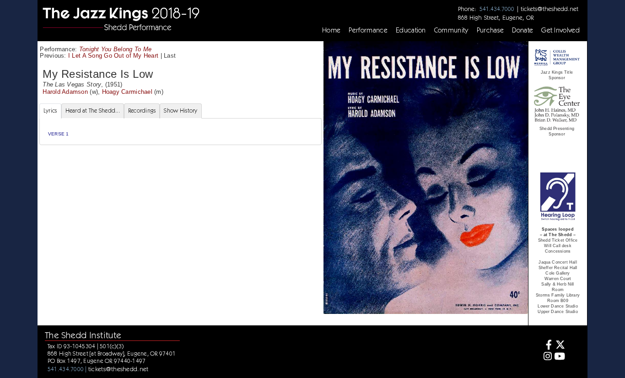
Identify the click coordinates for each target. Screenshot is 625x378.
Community (451, 30)
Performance (368, 30)
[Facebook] (546, 345)
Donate (522, 30)
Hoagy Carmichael (127, 91)
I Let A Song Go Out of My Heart (113, 55)
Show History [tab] (180, 110)
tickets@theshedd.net (549, 8)
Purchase (490, 30)
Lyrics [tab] (50, 110)
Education (411, 30)
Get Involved (560, 30)
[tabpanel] (180, 132)
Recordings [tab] (142, 110)
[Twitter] (560, 345)
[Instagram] (546, 357)
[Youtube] (560, 357)
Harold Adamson (65, 91)
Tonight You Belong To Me (115, 49)
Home (331, 30)
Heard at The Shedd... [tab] (92, 110)
